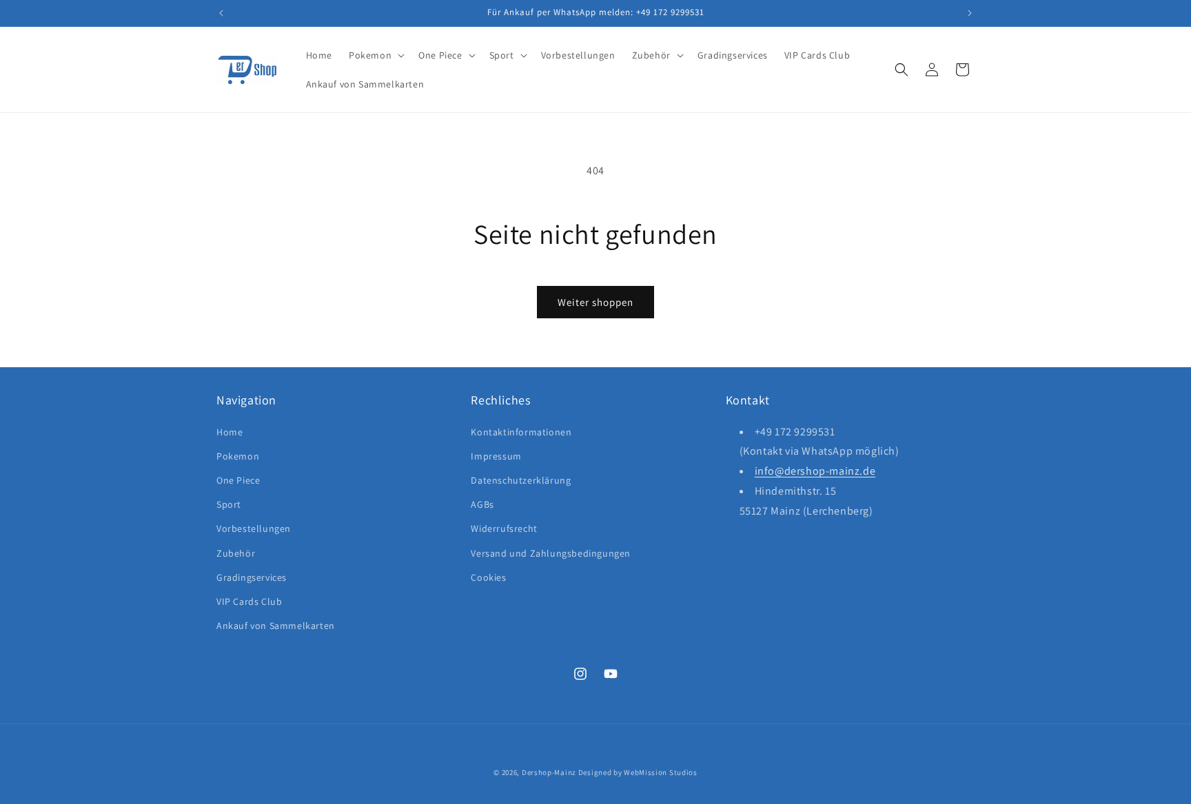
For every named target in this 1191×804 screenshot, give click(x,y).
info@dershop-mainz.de (815, 471)
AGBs (482, 503)
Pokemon (237, 455)
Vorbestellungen (253, 528)
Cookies (488, 576)
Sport (228, 503)
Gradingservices (251, 576)
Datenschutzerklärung (521, 479)
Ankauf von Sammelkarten (275, 625)
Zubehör (235, 552)
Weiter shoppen (595, 302)
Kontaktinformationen (521, 431)
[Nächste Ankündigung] (970, 13)
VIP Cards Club (249, 601)
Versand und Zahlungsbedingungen (551, 552)
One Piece (238, 479)
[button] (375, 55)
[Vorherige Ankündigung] (221, 13)
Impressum (496, 455)
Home (229, 431)
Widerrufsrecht (504, 528)
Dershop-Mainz (549, 772)
